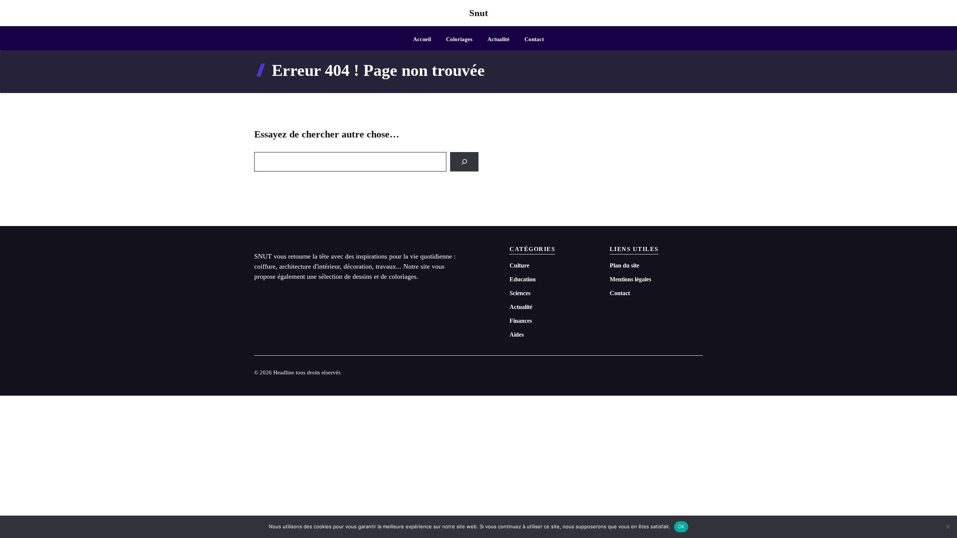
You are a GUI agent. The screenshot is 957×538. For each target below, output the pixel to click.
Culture (519, 265)
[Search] (464, 161)
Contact (534, 39)
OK (681, 526)
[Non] (947, 527)
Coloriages (459, 39)
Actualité (498, 39)
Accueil (422, 39)
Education (523, 279)
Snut (478, 13)
